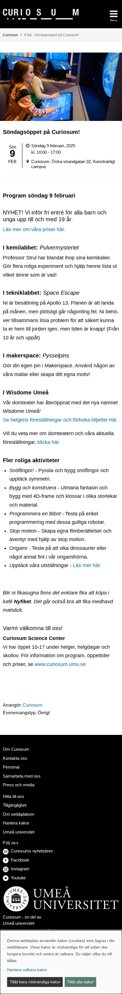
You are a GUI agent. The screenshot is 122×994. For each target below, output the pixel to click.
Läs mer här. (87, 565)
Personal (11, 767)
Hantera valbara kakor (27, 969)
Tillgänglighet (14, 805)
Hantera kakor (16, 823)
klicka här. (48, 442)
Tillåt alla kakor (80, 982)
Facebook (20, 860)
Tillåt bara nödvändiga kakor (35, 982)
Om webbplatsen (18, 814)
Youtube (18, 877)
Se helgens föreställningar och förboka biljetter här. (60, 420)
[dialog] (61, 962)
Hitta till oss (13, 796)
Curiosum (10, 35)
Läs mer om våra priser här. (34, 229)
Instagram (20, 868)
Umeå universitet (18, 832)
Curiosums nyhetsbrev (32, 850)
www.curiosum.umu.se (60, 664)
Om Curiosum (16, 749)
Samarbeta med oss (22, 776)
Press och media (18, 784)
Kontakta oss (15, 758)
